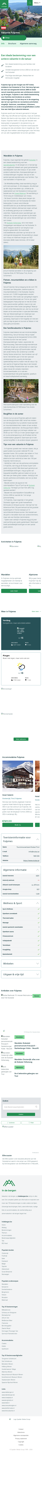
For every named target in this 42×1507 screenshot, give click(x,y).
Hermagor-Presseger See (10, 1331)
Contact (21, 1429)
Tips (3, 1241)
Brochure (12, 43)
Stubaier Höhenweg (14, 223)
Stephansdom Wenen (8, 1380)
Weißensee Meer (7, 1320)
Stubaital (32, 160)
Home (4, 1225)
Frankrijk (4, 1256)
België (4, 1264)
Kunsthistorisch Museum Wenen (12, 1377)
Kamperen (5, 1287)
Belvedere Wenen (7, 1364)
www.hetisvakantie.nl (8, 1411)
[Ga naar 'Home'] (4, 4)
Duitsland (5, 1261)
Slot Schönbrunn (7, 1361)
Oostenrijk (5, 1253)
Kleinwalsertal (6, 1315)
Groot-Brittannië (7, 1272)
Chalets (4, 1343)
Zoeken (21, 1114)
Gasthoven (5, 1349)
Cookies (21, 1445)
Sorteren (12, 1123)
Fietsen (4, 1295)
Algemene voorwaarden (21, 1435)
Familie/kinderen (7, 1289)
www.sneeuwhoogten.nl (9, 1405)
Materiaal (5, 1300)
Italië (3, 1258)
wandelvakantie (9, 165)
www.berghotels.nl (7, 1400)
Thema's (4, 1233)
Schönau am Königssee (9, 1312)
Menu (36, 3)
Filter (32, 1123)
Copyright (21, 1442)
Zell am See (5, 1318)
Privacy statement (21, 1438)
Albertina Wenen (7, 1372)
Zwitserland (5, 1269)
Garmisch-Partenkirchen (9, 1334)
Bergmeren (5, 1292)
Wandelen (5, 1284)
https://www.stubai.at (31, 860)
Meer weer (35, 611)
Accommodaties (7, 1235)
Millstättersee (6, 1310)
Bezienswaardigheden (8, 1238)
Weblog (4, 1227)
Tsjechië (4, 1266)
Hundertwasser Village (9, 1369)
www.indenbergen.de (8, 1395)
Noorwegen (5, 1274)
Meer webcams (21, 739)
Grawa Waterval (20, 193)
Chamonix (5, 1323)
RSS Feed (5, 1243)
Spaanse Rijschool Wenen (10, 1382)
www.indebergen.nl (7, 1392)
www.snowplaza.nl (7, 1397)
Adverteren (21, 1432)
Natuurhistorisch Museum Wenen (12, 1374)
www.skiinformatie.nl (8, 1408)
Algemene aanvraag (28, 43)
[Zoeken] (30, 3)
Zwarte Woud (6, 1328)
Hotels (4, 1346)
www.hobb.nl (5, 1403)
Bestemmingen (6, 1230)
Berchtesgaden (6, 1326)
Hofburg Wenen (7, 1366)
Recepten (5, 1297)
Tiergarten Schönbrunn (9, 1359)
